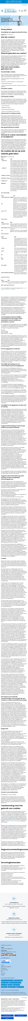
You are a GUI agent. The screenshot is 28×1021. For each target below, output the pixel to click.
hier (16, 1011)
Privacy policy (3, 968)
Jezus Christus (4, 984)
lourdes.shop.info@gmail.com (7, 948)
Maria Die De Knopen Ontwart (15, 982)
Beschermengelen (4, 982)
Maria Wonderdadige (18, 980)
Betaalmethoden (4, 969)
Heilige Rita (10, 984)
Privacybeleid (24, 997)
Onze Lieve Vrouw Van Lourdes (7, 980)
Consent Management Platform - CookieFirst (14, 289)
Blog (2, 971)
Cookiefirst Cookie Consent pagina (12, 820)
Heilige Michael (4, 986)
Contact (17, 907)
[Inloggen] (22, 11)
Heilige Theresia (16, 984)
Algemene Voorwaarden (6, 966)
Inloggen (3, 974)
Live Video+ (3, 973)
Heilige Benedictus (11, 986)
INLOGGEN (24, 4)
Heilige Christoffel (20, 986)
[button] (19, 11)
